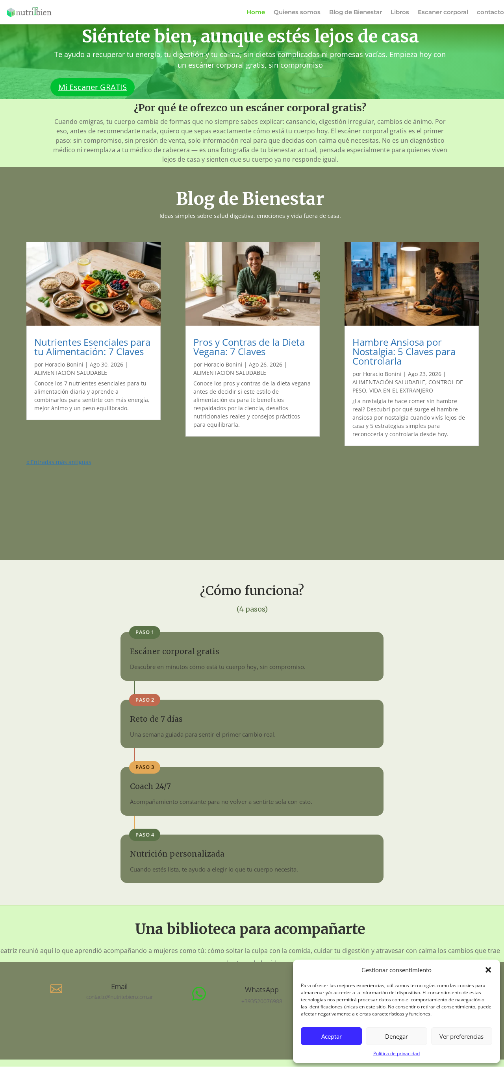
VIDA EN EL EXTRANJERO (401, 390)
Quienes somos (297, 12)
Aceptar (331, 1036)
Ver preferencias (461, 1036)
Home (255, 12)
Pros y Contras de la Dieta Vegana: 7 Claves (249, 346)
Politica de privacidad (396, 1053)
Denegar (396, 1036)
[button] (488, 970)
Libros (400, 12)
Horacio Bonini (64, 364)
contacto (490, 12)
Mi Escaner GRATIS (92, 87)
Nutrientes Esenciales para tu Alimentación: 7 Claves (92, 346)
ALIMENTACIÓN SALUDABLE (70, 372)
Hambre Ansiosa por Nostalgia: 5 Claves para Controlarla (404, 351)
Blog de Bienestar (355, 12)
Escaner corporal (443, 12)
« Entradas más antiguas (58, 462)
